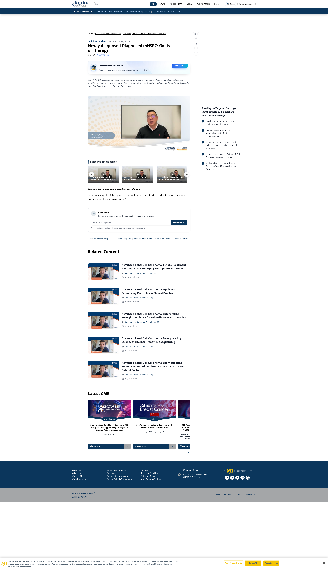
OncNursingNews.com (118, 476)
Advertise (76, 473)
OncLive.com (113, 473)
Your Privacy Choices (151, 479)
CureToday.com (79, 479)
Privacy (144, 470)
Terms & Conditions (150, 473)
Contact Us (77, 476)
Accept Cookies (271, 563)
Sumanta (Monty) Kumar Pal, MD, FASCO (142, 273)
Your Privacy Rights (233, 563)
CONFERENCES (175, 4)
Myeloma (147, 11)
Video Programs (124, 238)
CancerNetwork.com (117, 470)
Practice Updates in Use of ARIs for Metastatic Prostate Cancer (161, 238)
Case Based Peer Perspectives (108, 33)
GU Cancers (175, 11)
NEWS (162, 4)
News (239, 495)
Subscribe (177, 222)
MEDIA (189, 4)
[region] (164, 563)
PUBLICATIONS (203, 4)
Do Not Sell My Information (120, 479)
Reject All (253, 563)
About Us (76, 470)
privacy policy (139, 228)
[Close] (324, 563)
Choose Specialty (81, 11)
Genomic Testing (163, 11)
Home (90, 33)
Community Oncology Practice (117, 11)
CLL (154, 11)
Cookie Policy (25, 566)
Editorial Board (148, 476)
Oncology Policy (136, 11)
